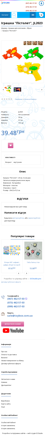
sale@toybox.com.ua (20, 315)
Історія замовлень (8, 425)
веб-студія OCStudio (35, 433)
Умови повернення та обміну (12, 360)
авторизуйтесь (19, 218)
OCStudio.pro (35, 278)
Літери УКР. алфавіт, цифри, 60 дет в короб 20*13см (11, 264)
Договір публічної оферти (11, 282)
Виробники (5, 401)
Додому (4, 28)
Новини (4, 382)
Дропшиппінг (6, 385)
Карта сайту (6, 404)
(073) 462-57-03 (31, 7)
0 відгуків (18, 99)
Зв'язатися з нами (13, 324)
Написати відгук (30, 99)
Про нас (4, 351)
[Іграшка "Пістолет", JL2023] (22, 62)
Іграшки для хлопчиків (16, 28)
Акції (3, 407)
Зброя (29, 28)
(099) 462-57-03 (31, 11)
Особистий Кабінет (8, 422)
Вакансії (4, 357)
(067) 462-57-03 (31, 3)
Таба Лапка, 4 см (33, 262)
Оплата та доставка (9, 354)
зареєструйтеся (34, 218)
